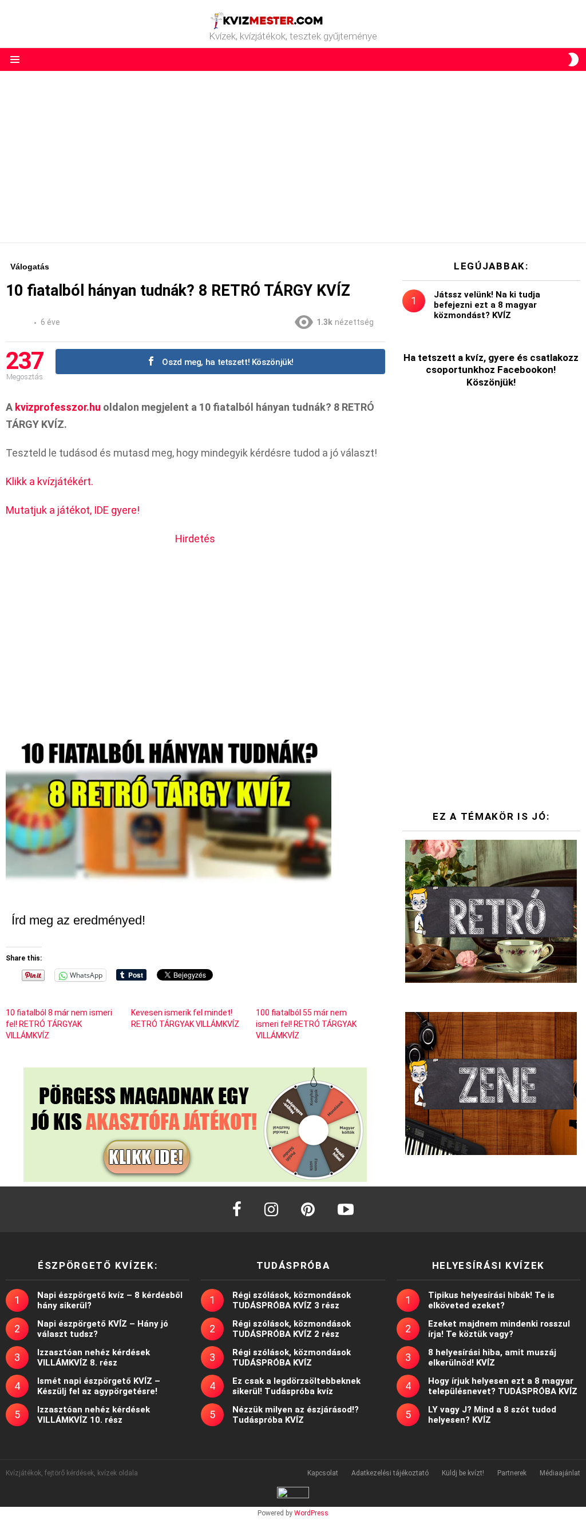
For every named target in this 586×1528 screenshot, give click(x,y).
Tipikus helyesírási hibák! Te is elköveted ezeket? (491, 1300)
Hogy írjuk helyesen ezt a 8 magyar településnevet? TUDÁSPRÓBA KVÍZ (502, 1386)
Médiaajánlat (560, 1473)
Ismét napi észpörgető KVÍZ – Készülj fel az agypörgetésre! (98, 1386)
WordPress (311, 1513)
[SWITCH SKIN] (573, 59)
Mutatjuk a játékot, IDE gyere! (73, 510)
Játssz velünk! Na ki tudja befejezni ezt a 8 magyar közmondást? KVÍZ (487, 304)
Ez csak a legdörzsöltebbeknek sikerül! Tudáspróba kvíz (296, 1386)
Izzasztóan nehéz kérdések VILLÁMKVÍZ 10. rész (93, 1414)
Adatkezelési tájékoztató (390, 1473)
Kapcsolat (322, 1473)
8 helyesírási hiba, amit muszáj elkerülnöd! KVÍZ (492, 1357)
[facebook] (236, 1209)
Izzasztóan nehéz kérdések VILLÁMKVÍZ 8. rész (93, 1357)
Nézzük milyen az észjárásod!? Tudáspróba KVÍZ (295, 1414)
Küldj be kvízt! (463, 1473)
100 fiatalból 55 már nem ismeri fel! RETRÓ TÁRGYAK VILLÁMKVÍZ (306, 1024)
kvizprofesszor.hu (58, 407)
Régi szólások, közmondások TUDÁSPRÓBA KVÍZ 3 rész (291, 1300)
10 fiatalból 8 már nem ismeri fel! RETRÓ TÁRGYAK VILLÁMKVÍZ (59, 1024)
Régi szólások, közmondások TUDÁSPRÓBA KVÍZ (291, 1357)
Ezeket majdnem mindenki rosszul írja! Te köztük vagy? (499, 1329)
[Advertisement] (293, 157)
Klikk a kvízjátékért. (49, 481)
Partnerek (511, 1473)
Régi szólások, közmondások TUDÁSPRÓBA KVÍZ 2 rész (291, 1329)
